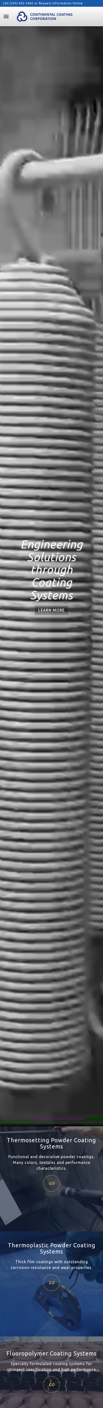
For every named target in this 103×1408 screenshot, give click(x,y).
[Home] (44, 16)
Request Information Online (61, 3)
